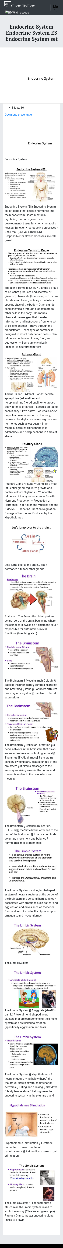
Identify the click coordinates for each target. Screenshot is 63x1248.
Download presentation (19, 114)
